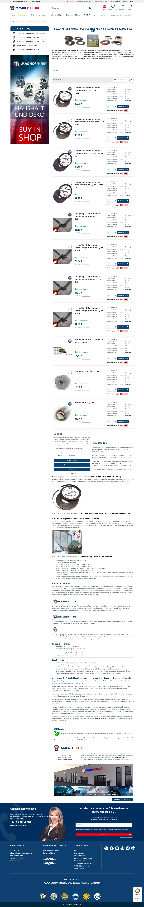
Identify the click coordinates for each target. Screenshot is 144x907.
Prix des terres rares (80, 861)
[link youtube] (117, 848)
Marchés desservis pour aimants (83, 858)
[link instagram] (122, 848)
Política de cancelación (16, 858)
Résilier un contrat (15, 861)
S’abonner (103, 834)
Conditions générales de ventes (83, 863)
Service (125, 1)
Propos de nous (115, 1)
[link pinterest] (128, 848)
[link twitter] (106, 848)
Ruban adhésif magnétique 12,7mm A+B (28, 49)
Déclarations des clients (16, 855)
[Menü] (141, 888)
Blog (75, 850)
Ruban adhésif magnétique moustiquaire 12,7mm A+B (32, 33)
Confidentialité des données (82, 866)
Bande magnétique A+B (20, 21)
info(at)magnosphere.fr (101, 719)
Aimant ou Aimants (79, 855)
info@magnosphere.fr (19, 1)
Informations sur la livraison (51, 850)
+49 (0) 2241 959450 (34, 1)
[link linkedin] (133, 848)
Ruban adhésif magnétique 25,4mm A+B (28, 37)
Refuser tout (72, 469)
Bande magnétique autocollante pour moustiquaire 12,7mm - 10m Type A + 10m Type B (88, 477)
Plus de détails (72, 473)
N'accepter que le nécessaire (72, 465)
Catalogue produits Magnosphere (122, 799)
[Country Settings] (131, 1)
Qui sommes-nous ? (79, 853)
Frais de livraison (86, 107)
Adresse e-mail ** (81, 824)
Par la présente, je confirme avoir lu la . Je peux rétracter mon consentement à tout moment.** (103, 829)
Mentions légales (77, 448)
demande (128, 100)
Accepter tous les (72, 460)
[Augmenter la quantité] (115, 106)
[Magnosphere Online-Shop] (24, 8)
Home (11, 21)
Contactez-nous (14, 850)
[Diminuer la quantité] (108, 106)
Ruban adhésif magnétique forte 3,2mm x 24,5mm (30, 41)
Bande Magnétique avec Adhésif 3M (27, 45)
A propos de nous (79, 869)
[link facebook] (112, 848)
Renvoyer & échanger (49, 853)
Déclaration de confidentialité (63, 448)
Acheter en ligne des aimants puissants (21, 853)
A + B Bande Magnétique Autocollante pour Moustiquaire (75, 518)
